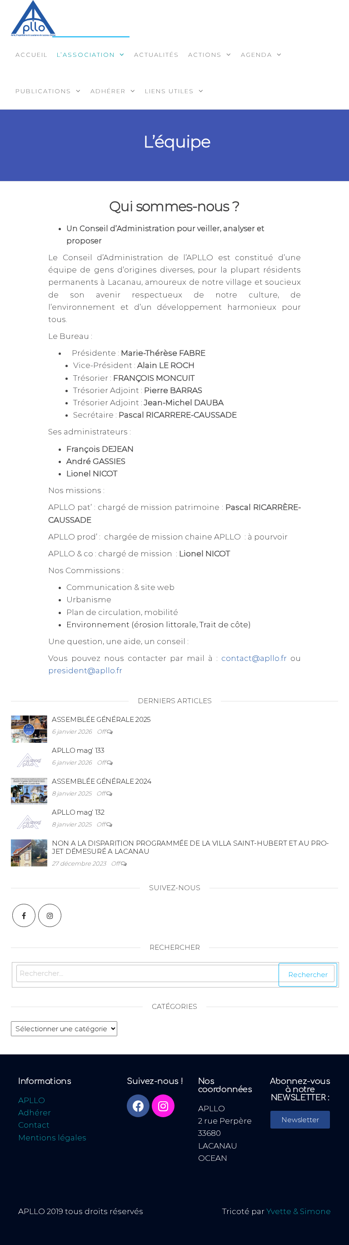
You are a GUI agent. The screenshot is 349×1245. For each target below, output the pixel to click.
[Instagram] (49, 915)
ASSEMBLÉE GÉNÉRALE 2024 (101, 781)
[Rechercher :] (175, 975)
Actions (205, 54)
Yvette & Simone (298, 1211)
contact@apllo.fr (254, 658)
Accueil (31, 54)
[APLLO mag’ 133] (29, 751)
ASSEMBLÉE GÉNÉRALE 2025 (101, 719)
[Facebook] (23, 915)
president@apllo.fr (85, 670)
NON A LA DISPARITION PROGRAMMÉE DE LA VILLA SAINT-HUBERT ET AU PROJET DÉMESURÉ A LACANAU (190, 847)
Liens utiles (169, 91)
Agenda (256, 54)
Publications (43, 91)
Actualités (156, 54)
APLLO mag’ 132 (78, 812)
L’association (86, 54)
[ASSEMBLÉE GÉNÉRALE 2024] (29, 782)
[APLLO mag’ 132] (29, 813)
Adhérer (108, 91)
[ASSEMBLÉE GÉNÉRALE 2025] (29, 720)
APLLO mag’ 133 (78, 750)
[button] (300, 1120)
